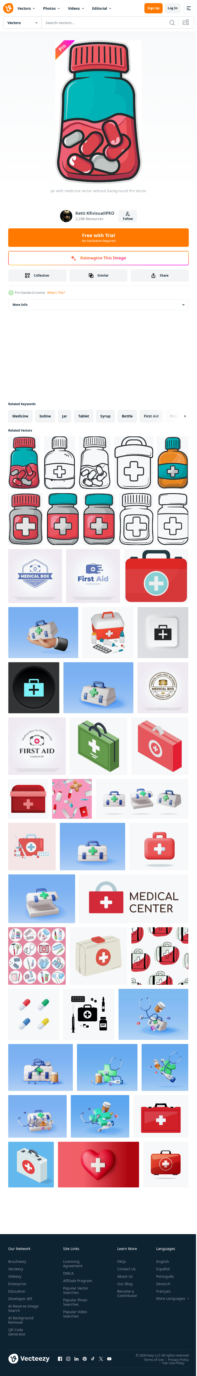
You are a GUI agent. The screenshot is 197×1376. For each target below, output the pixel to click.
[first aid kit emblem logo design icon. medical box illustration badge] (162, 687)
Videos (74, 8)
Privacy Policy (174, 1359)
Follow (128, 219)
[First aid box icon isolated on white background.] (156, 576)
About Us (123, 1276)
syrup (105, 416)
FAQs (119, 1261)
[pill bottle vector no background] (25, 519)
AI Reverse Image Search (20, 1308)
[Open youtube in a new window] (109, 1359)
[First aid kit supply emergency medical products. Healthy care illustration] (32, 846)
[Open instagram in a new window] (68, 1359)
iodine (45, 416)
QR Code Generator (17, 1331)
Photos (49, 8)
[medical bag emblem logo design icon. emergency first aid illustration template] (93, 576)
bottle (127, 416)
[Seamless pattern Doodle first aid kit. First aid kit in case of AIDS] (159, 956)
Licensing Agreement (71, 1263)
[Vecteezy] (8, 8)
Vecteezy (15, 1268)
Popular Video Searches (74, 1318)
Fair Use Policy (170, 1362)
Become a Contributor (125, 1293)
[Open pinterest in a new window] (85, 1359)
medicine (20, 416)
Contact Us (124, 1268)
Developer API (20, 1298)
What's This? (56, 292)
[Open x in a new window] (101, 1359)
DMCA (67, 1273)
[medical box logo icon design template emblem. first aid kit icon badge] (35, 576)
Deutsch (159, 1283)
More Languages (166, 1298)
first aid (151, 416)
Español (159, 1268)
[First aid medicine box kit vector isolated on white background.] (165, 1164)
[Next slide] (177, 416)
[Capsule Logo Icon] (33, 1014)
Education (16, 1291)
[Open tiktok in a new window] (93, 1359)
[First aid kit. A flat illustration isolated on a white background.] (98, 956)
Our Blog (123, 1283)
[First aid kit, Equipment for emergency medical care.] (37, 956)
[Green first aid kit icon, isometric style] (98, 746)
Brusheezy (17, 1261)
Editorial (99, 8)
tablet (83, 416)
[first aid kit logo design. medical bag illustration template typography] (37, 746)
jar (64, 416)
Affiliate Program (69, 1282)
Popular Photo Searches (74, 1306)
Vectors (24, 8)
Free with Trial (98, 237)
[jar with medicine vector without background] (24, 462)
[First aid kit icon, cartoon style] (28, 799)
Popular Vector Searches (74, 1294)
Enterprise (17, 1283)
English (158, 1261)
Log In (173, 8)
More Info (20, 304)
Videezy (14, 1276)
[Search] (172, 22)
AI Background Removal (21, 1320)
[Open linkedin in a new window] (76, 1359)
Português (161, 1276)
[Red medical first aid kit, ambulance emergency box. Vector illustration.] (160, 1116)
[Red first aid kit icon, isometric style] (159, 746)
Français (159, 1291)
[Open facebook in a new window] (60, 1359)
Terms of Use (150, 1359)
